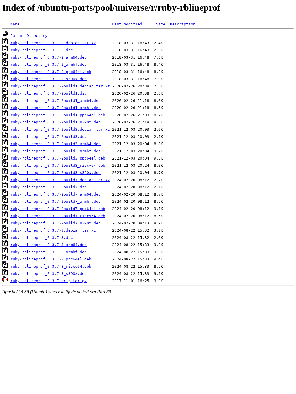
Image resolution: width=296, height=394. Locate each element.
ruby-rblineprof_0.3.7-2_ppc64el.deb (50, 72)
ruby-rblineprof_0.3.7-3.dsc (41, 237)
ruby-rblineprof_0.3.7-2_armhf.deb (48, 64)
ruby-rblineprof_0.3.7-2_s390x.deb (48, 79)
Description (182, 24)
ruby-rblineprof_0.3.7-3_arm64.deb (48, 245)
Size (160, 24)
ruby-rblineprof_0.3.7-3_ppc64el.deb (50, 259)
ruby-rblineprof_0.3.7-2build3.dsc (48, 136)
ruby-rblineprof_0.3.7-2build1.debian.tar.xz (60, 86)
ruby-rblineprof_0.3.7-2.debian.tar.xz (53, 43)
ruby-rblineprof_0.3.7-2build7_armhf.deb (55, 201)
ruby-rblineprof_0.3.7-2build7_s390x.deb (55, 223)
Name (15, 24)
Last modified (127, 24)
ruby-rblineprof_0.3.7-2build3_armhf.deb (55, 151)
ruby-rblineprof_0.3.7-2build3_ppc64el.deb (57, 158)
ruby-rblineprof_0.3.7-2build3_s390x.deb (55, 172)
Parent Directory (28, 35)
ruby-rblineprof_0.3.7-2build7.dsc (48, 187)
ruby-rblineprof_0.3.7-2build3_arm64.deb (55, 144)
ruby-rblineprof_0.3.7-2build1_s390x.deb (55, 122)
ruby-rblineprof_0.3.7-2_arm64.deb (48, 57)
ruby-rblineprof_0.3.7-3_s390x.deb (48, 273)
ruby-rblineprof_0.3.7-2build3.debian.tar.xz (60, 129)
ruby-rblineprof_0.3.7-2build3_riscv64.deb (57, 165)
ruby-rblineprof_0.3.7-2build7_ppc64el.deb (57, 209)
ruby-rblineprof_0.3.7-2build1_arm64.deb (55, 100)
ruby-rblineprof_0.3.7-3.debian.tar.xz (53, 230)
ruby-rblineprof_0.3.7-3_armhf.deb (48, 252)
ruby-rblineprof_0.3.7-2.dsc (41, 50)
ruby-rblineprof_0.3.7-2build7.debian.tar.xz (60, 180)
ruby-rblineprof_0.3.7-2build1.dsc (48, 93)
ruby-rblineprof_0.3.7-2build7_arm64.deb (55, 194)
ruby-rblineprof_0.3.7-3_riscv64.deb (50, 266)
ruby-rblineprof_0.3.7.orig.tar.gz (48, 281)
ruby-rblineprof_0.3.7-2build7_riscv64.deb (57, 216)
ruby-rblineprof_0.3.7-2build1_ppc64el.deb (57, 115)
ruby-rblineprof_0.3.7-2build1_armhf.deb (55, 108)
